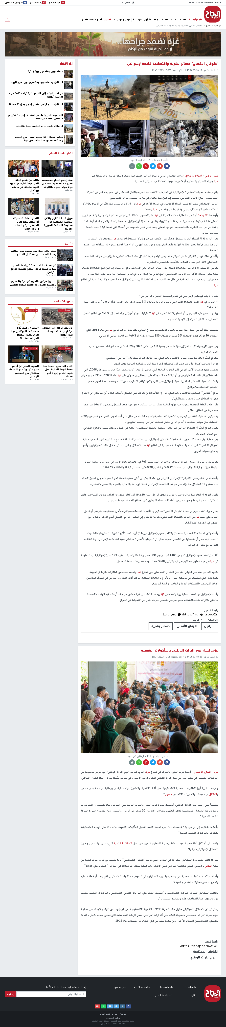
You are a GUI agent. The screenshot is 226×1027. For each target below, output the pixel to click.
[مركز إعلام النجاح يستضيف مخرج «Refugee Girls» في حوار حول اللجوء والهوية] (57, 168)
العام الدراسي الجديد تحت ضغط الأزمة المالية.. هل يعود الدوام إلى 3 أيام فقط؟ (58, 371)
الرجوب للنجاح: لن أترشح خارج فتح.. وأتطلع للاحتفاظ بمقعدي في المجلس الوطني (23, 371)
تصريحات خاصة (63, 301)
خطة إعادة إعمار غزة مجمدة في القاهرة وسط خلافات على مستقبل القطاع (33, 252)
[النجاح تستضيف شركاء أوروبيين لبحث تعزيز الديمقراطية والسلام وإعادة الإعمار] (23, 206)
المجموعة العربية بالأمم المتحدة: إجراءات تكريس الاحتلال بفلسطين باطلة (35, 116)
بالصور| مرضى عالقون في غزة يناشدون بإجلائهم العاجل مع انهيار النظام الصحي (33, 283)
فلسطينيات (179, 20)
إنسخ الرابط (170, 614)
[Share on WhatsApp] (139, 166)
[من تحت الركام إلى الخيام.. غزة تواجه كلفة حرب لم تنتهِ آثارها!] (68, 95)
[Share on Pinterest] (146, 166)
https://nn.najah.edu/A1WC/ (199, 946)
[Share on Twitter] (153, 166)
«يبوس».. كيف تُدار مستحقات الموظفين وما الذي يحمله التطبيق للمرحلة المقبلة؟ (25, 333)
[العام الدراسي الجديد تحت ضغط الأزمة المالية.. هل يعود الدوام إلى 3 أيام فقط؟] (57, 354)
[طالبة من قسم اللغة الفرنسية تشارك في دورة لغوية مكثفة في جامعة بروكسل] (23, 168)
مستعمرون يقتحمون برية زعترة (45, 71)
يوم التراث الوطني (202, 957)
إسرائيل (209, 626)
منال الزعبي (211, 175)
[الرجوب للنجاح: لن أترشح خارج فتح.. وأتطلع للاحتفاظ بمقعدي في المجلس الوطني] (23, 354)
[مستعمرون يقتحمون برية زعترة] (68, 74)
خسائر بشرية (160, 626)
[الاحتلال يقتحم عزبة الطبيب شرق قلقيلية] (68, 128)
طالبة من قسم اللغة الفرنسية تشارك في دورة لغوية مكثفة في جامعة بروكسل (24, 185)
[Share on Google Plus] (160, 166)
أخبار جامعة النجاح (91, 20)
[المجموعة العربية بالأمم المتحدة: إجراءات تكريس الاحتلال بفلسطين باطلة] (68, 117)
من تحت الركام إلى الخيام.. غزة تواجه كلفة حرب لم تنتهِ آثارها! (36, 95)
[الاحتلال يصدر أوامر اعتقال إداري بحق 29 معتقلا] (68, 106)
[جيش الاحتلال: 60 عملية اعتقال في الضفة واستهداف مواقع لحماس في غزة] (68, 139)
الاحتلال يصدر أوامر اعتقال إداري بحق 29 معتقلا (35, 104)
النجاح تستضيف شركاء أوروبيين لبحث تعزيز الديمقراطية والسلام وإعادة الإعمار (26, 224)
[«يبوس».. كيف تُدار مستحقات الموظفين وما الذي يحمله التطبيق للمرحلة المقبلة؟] (23, 316)
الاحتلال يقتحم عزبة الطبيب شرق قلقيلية (39, 126)
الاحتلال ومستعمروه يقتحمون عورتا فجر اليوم (37, 82)
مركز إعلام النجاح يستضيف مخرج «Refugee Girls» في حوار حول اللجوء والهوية (57, 183)
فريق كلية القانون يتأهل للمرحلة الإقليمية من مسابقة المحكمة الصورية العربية (58, 224)
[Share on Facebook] (167, 166)
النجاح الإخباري (212, 14)
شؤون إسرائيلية (142, 20)
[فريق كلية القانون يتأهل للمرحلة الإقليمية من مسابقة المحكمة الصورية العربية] (57, 206)
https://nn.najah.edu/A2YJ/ (200, 614)
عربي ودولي (123, 20)
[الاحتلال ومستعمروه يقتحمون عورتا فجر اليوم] (68, 84)
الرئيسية (217, 25)
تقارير (108, 20)
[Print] (132, 166)
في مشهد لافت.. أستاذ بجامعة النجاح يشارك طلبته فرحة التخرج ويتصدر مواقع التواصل (33, 269)
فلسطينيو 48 (161, 20)
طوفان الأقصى (187, 626)
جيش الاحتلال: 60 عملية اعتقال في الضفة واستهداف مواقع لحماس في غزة (39, 138)
